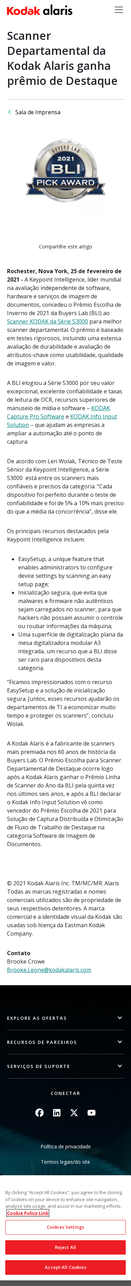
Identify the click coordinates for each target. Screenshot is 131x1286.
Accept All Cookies (65, 1267)
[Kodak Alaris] (39, 10)
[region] (65, 1227)
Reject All (65, 1247)
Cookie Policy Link (28, 1213)
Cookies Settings (65, 1227)
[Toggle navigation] (119, 10)
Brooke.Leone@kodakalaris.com (49, 970)
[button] (65, 1018)
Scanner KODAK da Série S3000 (47, 321)
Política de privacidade (66, 1146)
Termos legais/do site (65, 1161)
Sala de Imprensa (37, 112)
